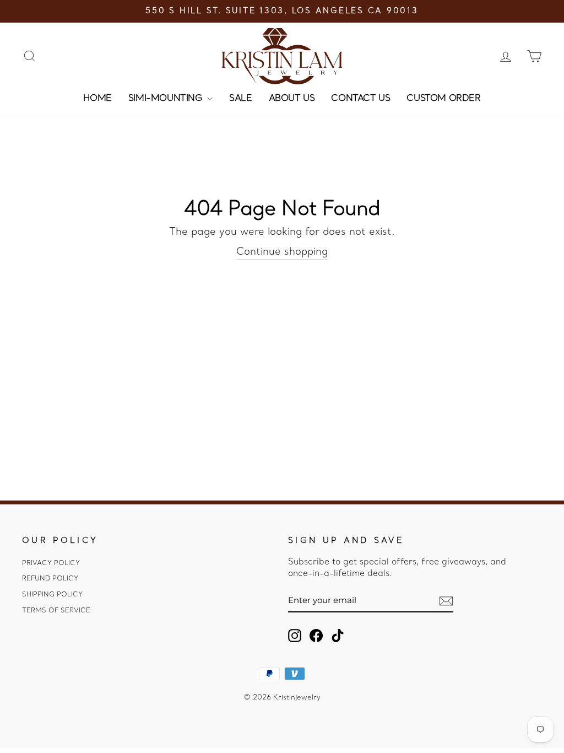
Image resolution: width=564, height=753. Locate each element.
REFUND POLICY (50, 579)
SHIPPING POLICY (52, 595)
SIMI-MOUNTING (166, 99)
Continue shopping (282, 252)
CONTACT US (360, 99)
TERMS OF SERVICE (56, 611)
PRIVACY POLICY (51, 563)
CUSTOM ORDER (443, 99)
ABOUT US (292, 99)
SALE (240, 99)
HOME (97, 99)
